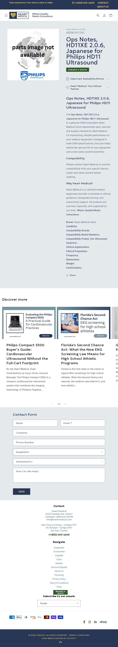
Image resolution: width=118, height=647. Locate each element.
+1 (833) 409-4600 (84, 2)
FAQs (59, 586)
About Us (59, 571)
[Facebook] (84, 622)
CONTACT (103, 2)
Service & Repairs (59, 567)
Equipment (59, 547)
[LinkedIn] (95, 622)
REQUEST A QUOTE (77, 70)
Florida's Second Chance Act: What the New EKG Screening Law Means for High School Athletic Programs (83, 354)
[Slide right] (65, 404)
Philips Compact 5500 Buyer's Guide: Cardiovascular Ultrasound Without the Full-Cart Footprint (27, 354)
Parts (59, 559)
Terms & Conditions (59, 583)
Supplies (59, 555)
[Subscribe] (77, 603)
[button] (6, 15)
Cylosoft (71, 638)
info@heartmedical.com (59, 519)
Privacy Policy (59, 579)
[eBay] (103, 622)
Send (22, 491)
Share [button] (73, 275)
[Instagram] (90, 622)
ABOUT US (103, 6)
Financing (59, 575)
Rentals (59, 563)
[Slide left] (53, 404)
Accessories (59, 551)
